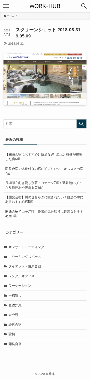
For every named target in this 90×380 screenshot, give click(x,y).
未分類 (13, 315)
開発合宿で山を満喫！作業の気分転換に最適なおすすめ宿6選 (44, 214)
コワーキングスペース (24, 257)
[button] (84, 6)
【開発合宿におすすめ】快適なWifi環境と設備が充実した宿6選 (43, 157)
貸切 (11, 334)
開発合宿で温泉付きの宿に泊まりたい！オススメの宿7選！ (44, 171)
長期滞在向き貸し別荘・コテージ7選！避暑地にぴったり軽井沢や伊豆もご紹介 (43, 185)
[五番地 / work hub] (45, 6)
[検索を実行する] (81, 123)
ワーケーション (19, 286)
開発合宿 (15, 344)
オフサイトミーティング (26, 247)
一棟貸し (15, 295)
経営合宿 (15, 324)
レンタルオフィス (21, 276)
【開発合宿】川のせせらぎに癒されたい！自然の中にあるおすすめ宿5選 (44, 199)
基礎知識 (15, 305)
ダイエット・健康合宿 (24, 266)
